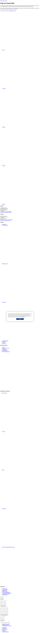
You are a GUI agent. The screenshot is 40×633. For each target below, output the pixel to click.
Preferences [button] (23, 316)
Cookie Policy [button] (27, 315)
